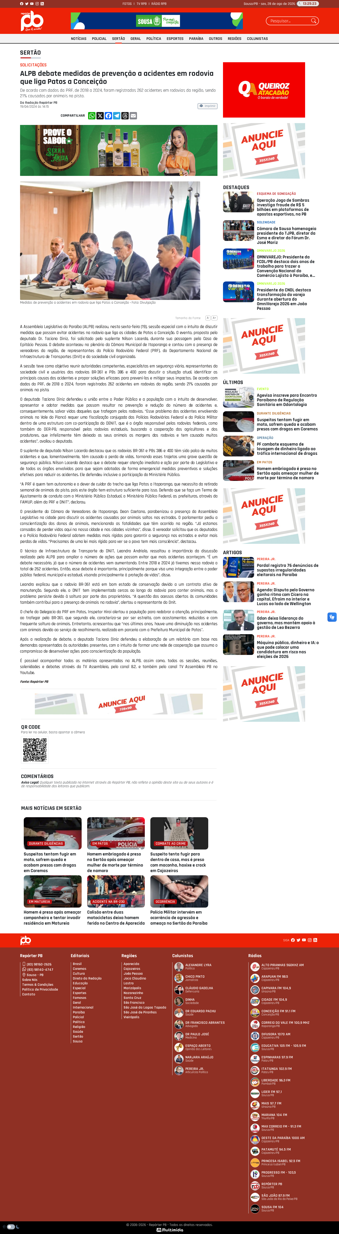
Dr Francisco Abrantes (205, 1022)
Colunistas (257, 38)
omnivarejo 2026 (271, 250)
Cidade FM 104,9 (274, 999)
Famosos (79, 997)
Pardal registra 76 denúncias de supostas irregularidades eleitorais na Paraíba (287, 570)
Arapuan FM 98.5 (275, 976)
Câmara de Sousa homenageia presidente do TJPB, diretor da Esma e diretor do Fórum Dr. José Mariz (286, 236)
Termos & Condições (37, 984)
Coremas (79, 968)
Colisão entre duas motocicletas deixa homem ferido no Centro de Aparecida (116, 917)
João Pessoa (133, 973)
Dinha (190, 999)
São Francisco (134, 1002)
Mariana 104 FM (274, 1115)
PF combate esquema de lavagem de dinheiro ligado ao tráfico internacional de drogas (287, 448)
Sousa (78, 1041)
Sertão (118, 38)
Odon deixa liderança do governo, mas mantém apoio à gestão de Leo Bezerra (286, 622)
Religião (79, 1026)
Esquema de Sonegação (276, 193)
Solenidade (266, 222)
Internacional (83, 1007)
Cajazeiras (132, 968)
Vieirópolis (131, 1017)
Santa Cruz (132, 997)
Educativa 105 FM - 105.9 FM (284, 1045)
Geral (136, 38)
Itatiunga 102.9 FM (277, 1068)
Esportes (175, 38)
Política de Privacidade (40, 989)
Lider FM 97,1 (272, 1091)
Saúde (78, 1031)
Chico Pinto (195, 976)
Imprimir (210, 106)
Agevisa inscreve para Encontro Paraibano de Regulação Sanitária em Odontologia (287, 400)
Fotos (127, 3)
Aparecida (131, 964)
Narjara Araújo (199, 1057)
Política (153, 38)
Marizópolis (132, 988)
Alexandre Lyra (198, 965)
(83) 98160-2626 (39, 964)
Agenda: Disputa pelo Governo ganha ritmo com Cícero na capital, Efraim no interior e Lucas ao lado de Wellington (285, 597)
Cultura (79, 973)
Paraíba (196, 38)
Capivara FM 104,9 (276, 988)
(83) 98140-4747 (40, 969)
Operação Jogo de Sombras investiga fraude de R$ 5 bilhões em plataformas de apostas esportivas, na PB (283, 207)
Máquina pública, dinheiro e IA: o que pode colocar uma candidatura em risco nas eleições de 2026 (288, 650)
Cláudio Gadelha (199, 988)
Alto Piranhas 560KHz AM (283, 965)
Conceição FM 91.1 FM (278, 1011)
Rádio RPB (159, 3)
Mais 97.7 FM (271, 1103)
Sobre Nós (29, 979)
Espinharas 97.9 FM (277, 1057)
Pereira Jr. (266, 559)
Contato (28, 994)
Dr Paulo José (197, 1034)
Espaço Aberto (198, 1045)
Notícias (78, 38)
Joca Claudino (135, 978)
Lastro (129, 983)
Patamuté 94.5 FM (276, 1149)
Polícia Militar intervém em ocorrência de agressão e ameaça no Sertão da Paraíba (179, 917)
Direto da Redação (87, 978)
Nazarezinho (133, 993)
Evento (263, 389)
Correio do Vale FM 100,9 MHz (285, 1022)
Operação (265, 437)
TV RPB (142, 3)
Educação (80, 983)
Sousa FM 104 (273, 1207)
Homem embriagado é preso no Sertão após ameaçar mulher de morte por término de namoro (115, 862)
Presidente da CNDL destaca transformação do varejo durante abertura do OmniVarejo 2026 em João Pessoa (284, 299)
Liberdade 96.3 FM (276, 1080)
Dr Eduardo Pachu (200, 1011)
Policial (99, 38)
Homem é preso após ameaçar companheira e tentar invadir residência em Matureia (52, 917)
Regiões (234, 38)
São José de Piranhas (140, 1012)
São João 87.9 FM (276, 1195)
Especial (79, 988)
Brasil (77, 964)
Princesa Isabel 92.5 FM (281, 1161)
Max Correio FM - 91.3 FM (281, 1126)
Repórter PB (272, 1184)
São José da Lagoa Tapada (145, 1007)
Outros (215, 38)
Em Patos (264, 462)
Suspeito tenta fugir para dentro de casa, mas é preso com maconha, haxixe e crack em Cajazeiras (178, 862)
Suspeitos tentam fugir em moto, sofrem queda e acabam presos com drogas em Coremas (50, 862)
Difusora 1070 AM (276, 1034)
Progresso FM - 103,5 (279, 1172)
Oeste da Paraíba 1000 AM (283, 1138)
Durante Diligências (274, 413)
